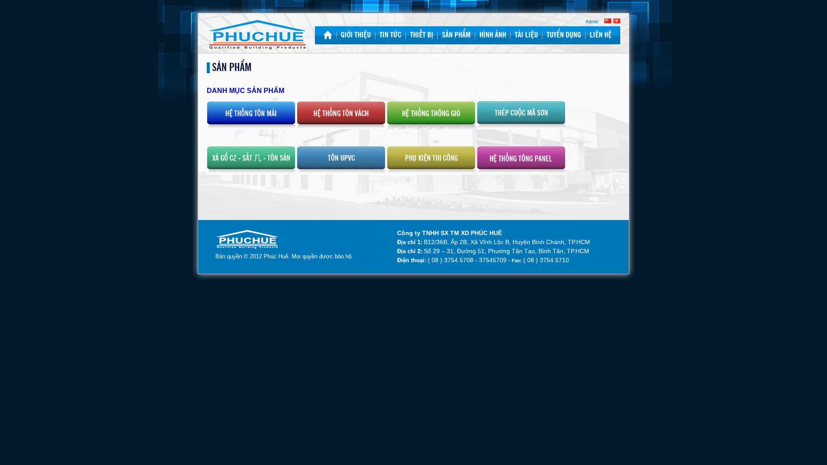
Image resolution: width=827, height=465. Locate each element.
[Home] (257, 35)
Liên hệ (601, 35)
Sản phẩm (456, 35)
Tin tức (390, 35)
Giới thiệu (356, 35)
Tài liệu (526, 35)
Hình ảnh (492, 35)
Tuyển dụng (564, 35)
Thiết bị (421, 35)
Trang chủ (327, 34)
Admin (591, 21)
